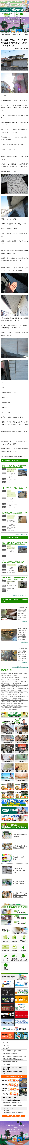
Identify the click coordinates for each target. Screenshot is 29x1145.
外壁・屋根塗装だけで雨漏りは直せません (14, 1056)
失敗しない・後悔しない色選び (20, 835)
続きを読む (25, 621)
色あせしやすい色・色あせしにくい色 (19, 882)
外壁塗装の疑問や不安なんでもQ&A (13, 1059)
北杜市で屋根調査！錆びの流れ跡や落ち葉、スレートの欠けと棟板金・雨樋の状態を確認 (14, 701)
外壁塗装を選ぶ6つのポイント (11, 1053)
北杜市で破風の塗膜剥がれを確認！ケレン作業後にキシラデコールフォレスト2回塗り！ (14, 678)
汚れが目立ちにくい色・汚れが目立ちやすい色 (20, 870)
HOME (3, 32)
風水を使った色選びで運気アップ (20, 858)
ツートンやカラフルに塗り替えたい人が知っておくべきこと (20, 895)
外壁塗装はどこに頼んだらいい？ (12, 1102)
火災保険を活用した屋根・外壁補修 (12, 1105)
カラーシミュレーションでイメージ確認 (20, 847)
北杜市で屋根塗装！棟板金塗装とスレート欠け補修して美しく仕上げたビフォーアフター (14, 686)
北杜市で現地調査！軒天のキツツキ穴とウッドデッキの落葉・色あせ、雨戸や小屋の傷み (14, 704)
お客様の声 (6, 1048)
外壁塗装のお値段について (10, 1061)
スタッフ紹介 (6, 1064)
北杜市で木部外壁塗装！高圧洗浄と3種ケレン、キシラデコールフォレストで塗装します (14, 693)
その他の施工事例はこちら (20, 534)
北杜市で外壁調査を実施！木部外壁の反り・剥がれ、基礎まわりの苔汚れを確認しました (14, 708)
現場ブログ (9, 32)
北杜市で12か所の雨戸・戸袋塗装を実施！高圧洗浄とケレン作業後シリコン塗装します (14, 674)
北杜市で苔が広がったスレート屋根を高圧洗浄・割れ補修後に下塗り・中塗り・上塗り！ (14, 689)
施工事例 (5, 1042)
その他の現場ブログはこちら (20, 667)
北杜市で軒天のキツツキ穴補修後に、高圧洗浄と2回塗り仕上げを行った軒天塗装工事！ (14, 682)
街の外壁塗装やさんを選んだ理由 (12, 1051)
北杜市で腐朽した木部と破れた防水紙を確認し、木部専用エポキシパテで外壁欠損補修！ (14, 697)
